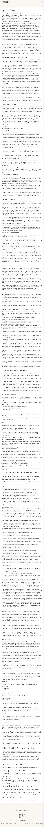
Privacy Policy (24, 823)
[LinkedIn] (22, 820)
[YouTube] (21, 820)
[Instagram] (24, 820)
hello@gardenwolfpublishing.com (26, 583)
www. (4, 18)
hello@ (4, 321)
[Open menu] (42, 2)
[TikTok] (19, 820)
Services (20, 810)
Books (25, 810)
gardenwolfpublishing (10, 18)
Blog (28, 810)
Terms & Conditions (30, 823)
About (16, 810)
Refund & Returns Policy (39, 823)
